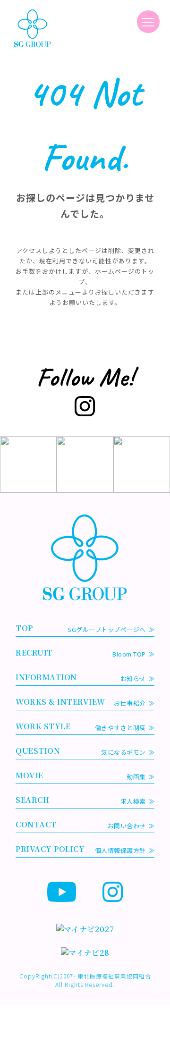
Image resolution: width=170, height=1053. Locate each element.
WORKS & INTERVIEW (81, 702)
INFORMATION (81, 677)
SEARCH (81, 800)
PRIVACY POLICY (81, 849)
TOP (81, 628)
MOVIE (81, 775)
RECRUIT (81, 652)
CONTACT (81, 824)
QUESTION (81, 751)
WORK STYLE (81, 726)
